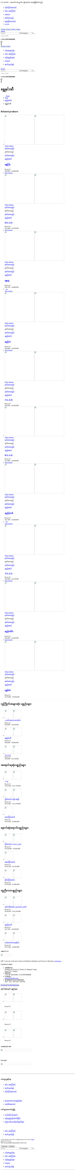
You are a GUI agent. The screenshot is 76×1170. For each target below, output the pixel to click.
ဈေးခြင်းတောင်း (10, 21)
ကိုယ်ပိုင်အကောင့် (11, 7)
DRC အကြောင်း (10, 11)
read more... (58, 961)
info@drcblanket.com (11, 978)
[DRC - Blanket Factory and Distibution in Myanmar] (11, 29)
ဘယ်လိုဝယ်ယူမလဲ (11, 1115)
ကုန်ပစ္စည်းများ (10, 57)
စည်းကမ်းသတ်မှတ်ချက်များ (14, 1122)
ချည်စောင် (8, 159)
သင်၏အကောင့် (10, 1104)
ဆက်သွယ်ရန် (9, 64)
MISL (32, 1139)
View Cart (4, 1146)
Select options (9, 146)
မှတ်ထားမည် (9, 18)
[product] (40, 130)
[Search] (34, 33)
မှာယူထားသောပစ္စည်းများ (13, 1100)
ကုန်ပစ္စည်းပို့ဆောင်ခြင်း (13, 1118)
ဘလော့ (7, 14)
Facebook (4, 985)
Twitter (10, 985)
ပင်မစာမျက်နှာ (10, 50)
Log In (7, 24)
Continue (11, 1146)
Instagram (16, 985)
